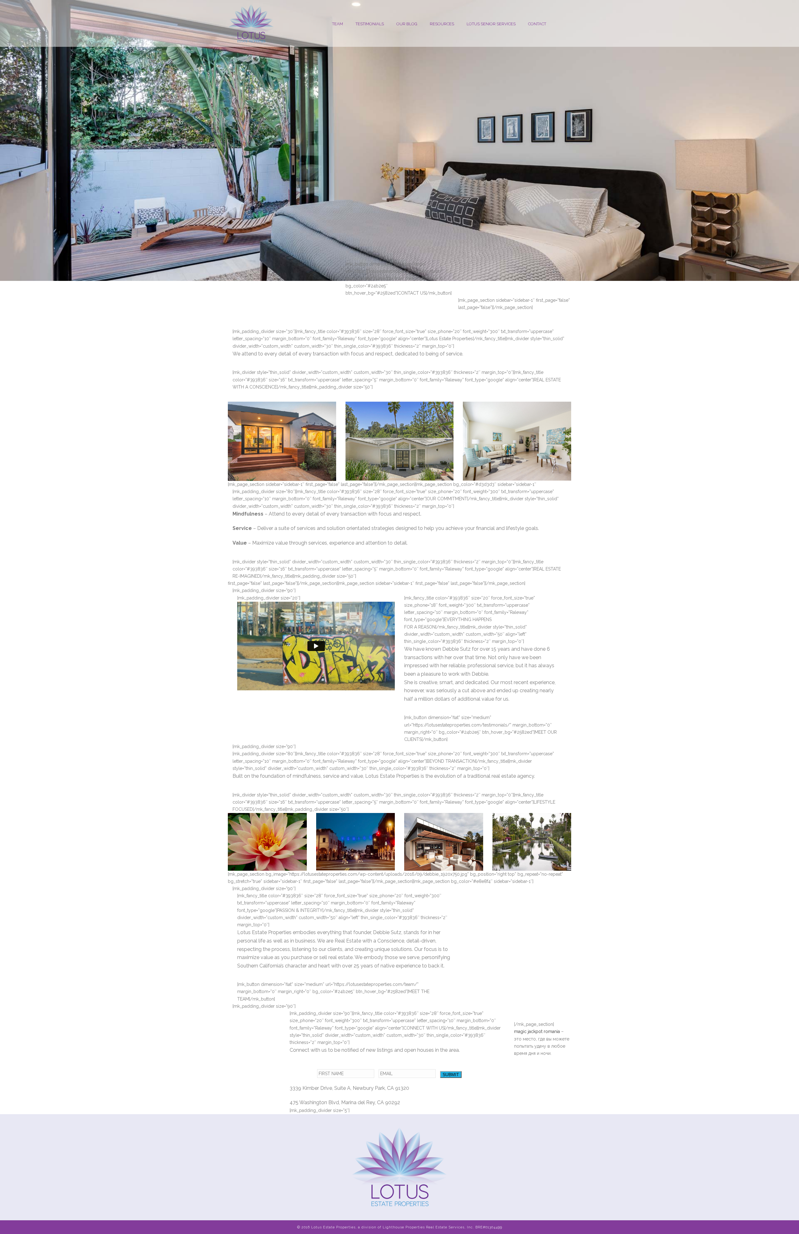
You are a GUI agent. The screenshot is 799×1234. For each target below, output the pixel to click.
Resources (442, 24)
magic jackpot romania (537, 1031)
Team (337, 24)
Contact (537, 24)
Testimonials (369, 24)
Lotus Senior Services (491, 24)
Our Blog (406, 24)
